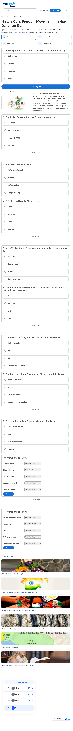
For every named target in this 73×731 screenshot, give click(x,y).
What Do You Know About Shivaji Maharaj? (15, 574)
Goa (4, 530)
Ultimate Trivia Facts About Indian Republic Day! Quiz (18, 610)
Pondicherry (8, 524)
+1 (48, 30)
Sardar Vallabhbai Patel (12, 517)
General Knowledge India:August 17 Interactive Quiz (18, 665)
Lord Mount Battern (11, 544)
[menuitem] (44, 11)
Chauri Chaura (8, 470)
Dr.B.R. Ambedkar (10, 537)
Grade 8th (38, 30)
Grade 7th (32, 30)
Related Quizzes (7, 556)
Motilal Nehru (8, 463)
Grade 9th (44, 30)
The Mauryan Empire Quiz (10, 647)
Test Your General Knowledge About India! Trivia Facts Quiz (20, 592)
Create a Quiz (55, 10)
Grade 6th (26, 30)
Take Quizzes (43, 10)
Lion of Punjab (8, 477)
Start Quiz (36, 86)
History (6, 30)
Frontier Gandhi (9, 490)
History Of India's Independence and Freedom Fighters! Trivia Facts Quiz (24, 629)
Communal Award (10, 483)
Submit (8, 494)
